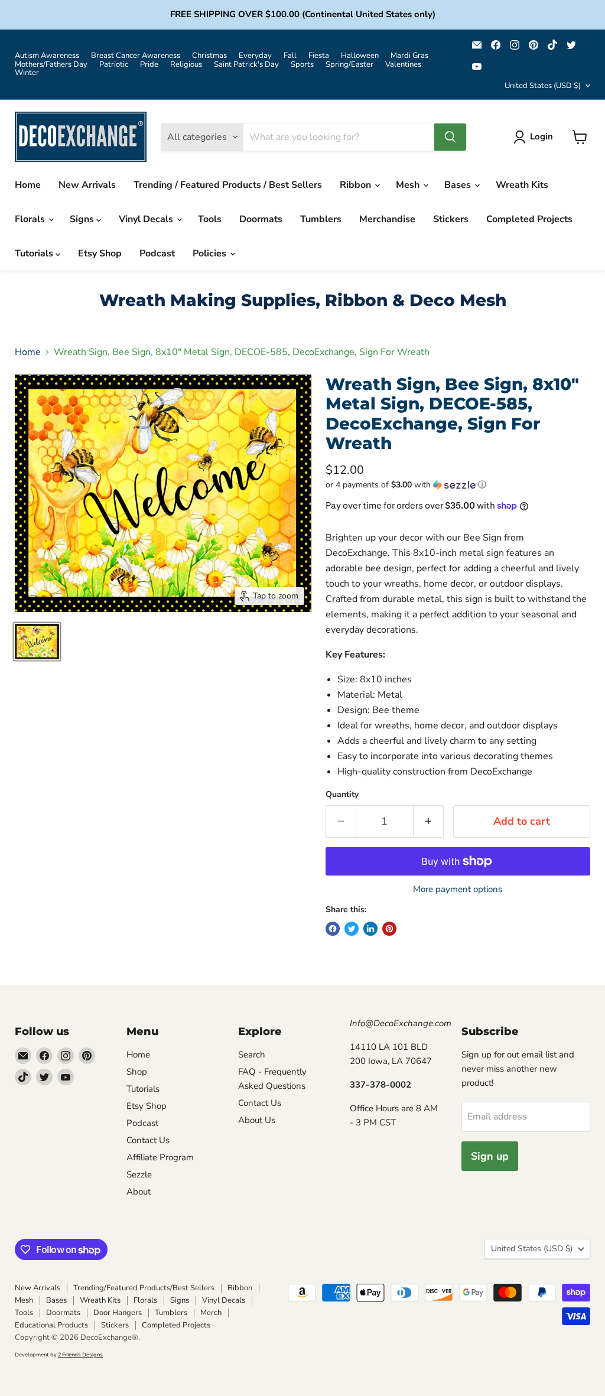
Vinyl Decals (147, 219)
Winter (27, 73)
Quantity (342, 794)
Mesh (409, 184)
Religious (186, 64)
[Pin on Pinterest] (389, 929)
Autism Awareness (47, 55)
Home (28, 184)
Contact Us (148, 1140)
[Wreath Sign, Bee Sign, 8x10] (37, 641)
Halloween (360, 55)
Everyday (255, 55)
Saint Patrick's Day (246, 64)
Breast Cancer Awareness (135, 55)
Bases (458, 184)
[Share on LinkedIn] (370, 929)
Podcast (157, 253)
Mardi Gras (409, 55)
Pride (149, 64)
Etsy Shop (100, 253)
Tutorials (35, 253)
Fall (290, 55)
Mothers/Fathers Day (51, 64)
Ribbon (356, 184)
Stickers (451, 219)
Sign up (490, 1156)
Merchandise (387, 219)
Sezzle (139, 1174)
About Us (256, 1120)
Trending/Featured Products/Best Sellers (143, 1288)
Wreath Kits (522, 184)
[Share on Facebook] (333, 929)
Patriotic (113, 64)
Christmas (209, 55)
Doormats (260, 219)
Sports (302, 64)
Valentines (403, 64)
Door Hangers (117, 1312)
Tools (210, 219)
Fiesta (318, 55)
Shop (136, 1072)
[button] (458, 484)
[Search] (450, 137)
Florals (31, 219)
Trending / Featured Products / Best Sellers (228, 184)
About (138, 1191)
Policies (211, 253)
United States (543, 85)
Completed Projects (529, 219)
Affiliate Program (160, 1157)
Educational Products (51, 1325)
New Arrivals (87, 184)
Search (251, 1054)
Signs (83, 219)
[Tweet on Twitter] (351, 929)
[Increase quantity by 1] (429, 821)
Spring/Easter (349, 64)
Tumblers (320, 219)
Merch (211, 1312)
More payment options (457, 889)
